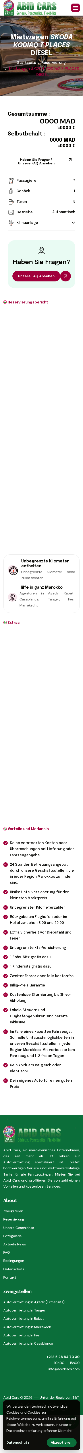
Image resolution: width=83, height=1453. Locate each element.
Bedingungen (13, 1260)
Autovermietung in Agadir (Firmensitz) (34, 1302)
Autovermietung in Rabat (23, 1318)
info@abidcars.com (64, 1369)
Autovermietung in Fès (21, 1335)
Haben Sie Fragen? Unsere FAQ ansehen (36, 161)
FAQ (6, 1252)
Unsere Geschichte (18, 1227)
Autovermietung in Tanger (24, 1310)
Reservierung (53, 62)
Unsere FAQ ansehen (36, 276)
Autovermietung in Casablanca (28, 1343)
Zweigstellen (13, 1211)
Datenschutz (13, 1269)
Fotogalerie (12, 1236)
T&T (75, 1397)
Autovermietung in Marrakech (27, 1327)
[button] (75, 8)
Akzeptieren (62, 1442)
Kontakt (9, 1277)
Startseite (26, 62)
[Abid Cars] (29, 8)
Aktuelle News (14, 1244)
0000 (49, 121)
